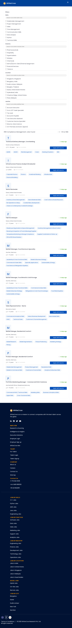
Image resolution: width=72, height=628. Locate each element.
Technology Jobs (15, 554)
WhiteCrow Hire (15, 446)
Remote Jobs (14, 590)
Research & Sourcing (17, 428)
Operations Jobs (15, 557)
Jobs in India (14, 563)
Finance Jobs (14, 547)
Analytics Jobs (14, 537)
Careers (12, 468)
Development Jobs (16, 550)
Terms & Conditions (7, 621)
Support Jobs (14, 534)
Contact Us (14, 471)
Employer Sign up (15, 442)
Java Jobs (13, 510)
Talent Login (14, 455)
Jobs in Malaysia (15, 574)
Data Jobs (13, 523)
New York (13, 607)
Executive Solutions (16, 435)
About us (13, 464)
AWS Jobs (13, 507)
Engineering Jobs (15, 514)
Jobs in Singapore (16, 570)
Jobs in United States (17, 567)
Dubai (12, 600)
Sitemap (13, 475)
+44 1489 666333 (15, 484)
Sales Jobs (13, 527)
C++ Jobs (13, 500)
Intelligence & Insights (17, 432)
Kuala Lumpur (14, 603)
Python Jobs (14, 503)
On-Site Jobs (14, 587)
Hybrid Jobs (14, 583)
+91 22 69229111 (15, 488)
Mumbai (12, 610)
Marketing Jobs (15, 530)
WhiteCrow (17, 410)
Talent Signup (14, 459)
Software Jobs (14, 520)
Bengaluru (13, 596)
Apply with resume (58, 148)
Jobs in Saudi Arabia (16, 577)
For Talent (13, 452)
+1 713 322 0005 (15, 481)
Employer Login (15, 439)
